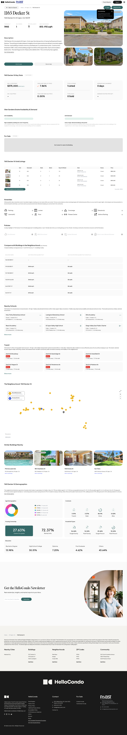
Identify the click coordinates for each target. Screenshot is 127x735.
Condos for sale (80, 701)
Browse (30, 716)
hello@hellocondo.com (59, 707)
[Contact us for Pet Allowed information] (32, 234)
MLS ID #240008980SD (115, 12)
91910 (77, 656)
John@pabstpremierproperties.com (110, 709)
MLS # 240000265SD (40, 452)
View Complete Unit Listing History (14, 189)
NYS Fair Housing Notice (34, 722)
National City (7, 654)
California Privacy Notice (34, 708)
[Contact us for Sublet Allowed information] (92, 234)
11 (29, 26)
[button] (66, 410)
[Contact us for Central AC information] (32, 214)
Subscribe (26, 599)
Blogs (29, 718)
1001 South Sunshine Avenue (107, 654)
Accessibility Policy (33, 710)
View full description (9, 52)
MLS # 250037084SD (10, 452)
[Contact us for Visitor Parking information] (122, 214)
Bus (9, 356)
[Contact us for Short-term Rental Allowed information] (122, 234)
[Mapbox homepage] (8, 434)
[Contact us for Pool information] (62, 214)
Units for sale (18, 64)
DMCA (29, 714)
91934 (77, 658)
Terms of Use (31, 703)
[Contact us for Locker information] (62, 210)
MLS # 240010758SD (70, 452)
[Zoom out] (120, 396)
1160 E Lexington (32, 658)
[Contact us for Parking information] (32, 210)
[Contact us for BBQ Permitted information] (62, 234)
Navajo (54, 656)
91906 (77, 654)
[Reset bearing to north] (120, 398)
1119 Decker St (31, 656)
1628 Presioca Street (105, 658)
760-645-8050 (105, 706)
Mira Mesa (54, 654)
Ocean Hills (55, 658)
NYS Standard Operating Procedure (37, 720)
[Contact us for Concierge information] (92, 210)
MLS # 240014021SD (100, 452)
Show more (7, 334)
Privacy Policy (31, 705)
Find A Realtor (107, 2)
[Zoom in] (120, 394)
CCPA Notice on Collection (34, 712)
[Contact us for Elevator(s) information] (122, 210)
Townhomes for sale (81, 703)
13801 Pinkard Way (104, 656)
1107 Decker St (32, 654)
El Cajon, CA (28, 7)
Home (22, 7)
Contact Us (55, 710)
